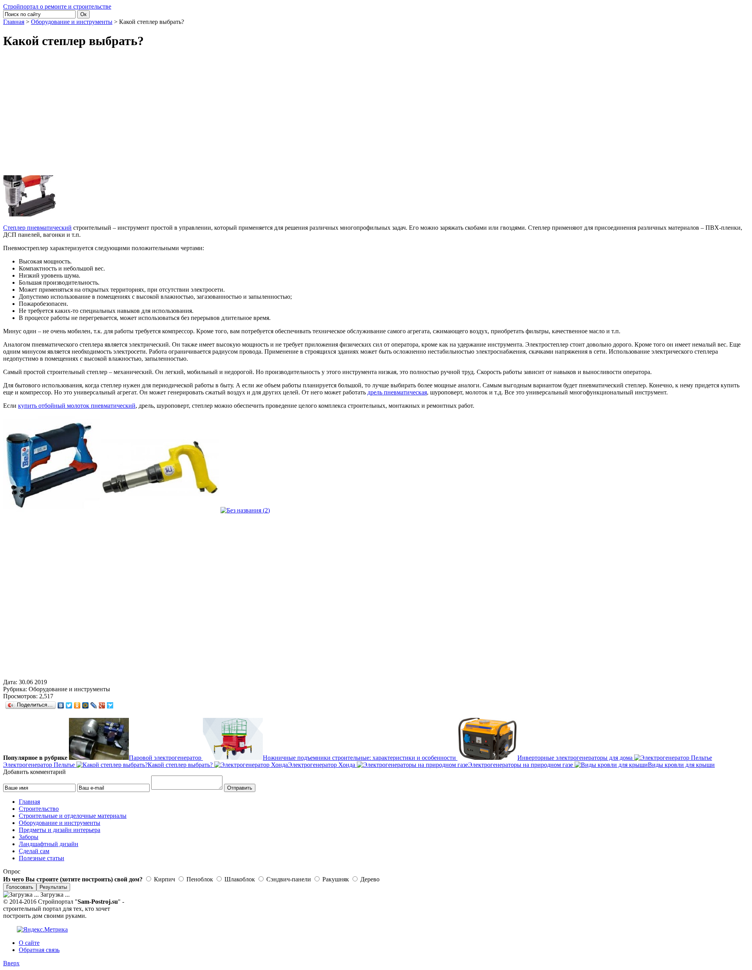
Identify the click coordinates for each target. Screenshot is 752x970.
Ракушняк (335, 879)
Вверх (11, 963)
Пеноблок (199, 879)
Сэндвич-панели (288, 879)
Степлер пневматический (37, 227)
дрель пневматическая (397, 392)
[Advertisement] (309, 112)
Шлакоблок (239, 879)
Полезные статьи (41, 858)
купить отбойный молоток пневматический (77, 405)
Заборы (28, 837)
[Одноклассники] (77, 705)
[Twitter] (69, 705)
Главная (13, 21)
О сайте (29, 942)
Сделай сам (34, 851)
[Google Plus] (102, 705)
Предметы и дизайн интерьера (59, 829)
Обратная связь (39, 949)
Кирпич (163, 879)
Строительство (39, 808)
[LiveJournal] (94, 705)
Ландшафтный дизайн (48, 844)
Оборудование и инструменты (71, 21)
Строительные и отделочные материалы (73, 815)
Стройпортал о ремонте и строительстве (57, 6)
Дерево (369, 879)
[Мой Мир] (85, 705)
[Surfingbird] (110, 705)
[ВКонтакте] (61, 705)
